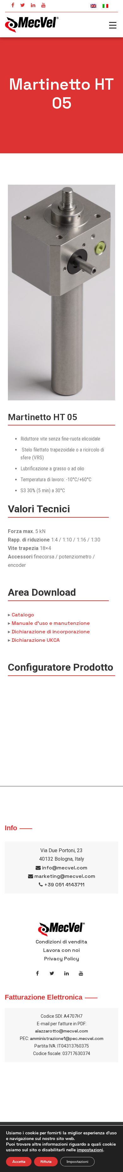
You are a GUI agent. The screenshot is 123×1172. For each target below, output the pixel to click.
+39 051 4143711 (64, 884)
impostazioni (90, 1150)
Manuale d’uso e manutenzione (51, 623)
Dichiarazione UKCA (36, 640)
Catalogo (23, 614)
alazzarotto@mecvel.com (61, 1031)
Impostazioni (77, 1161)
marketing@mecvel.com (64, 876)
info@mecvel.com (64, 867)
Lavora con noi (61, 950)
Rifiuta (45, 1161)
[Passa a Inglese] (93, 6)
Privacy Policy (61, 958)
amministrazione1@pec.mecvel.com (66, 1038)
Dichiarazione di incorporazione (51, 631)
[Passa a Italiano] (105, 6)
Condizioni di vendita (61, 941)
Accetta (18, 1161)
